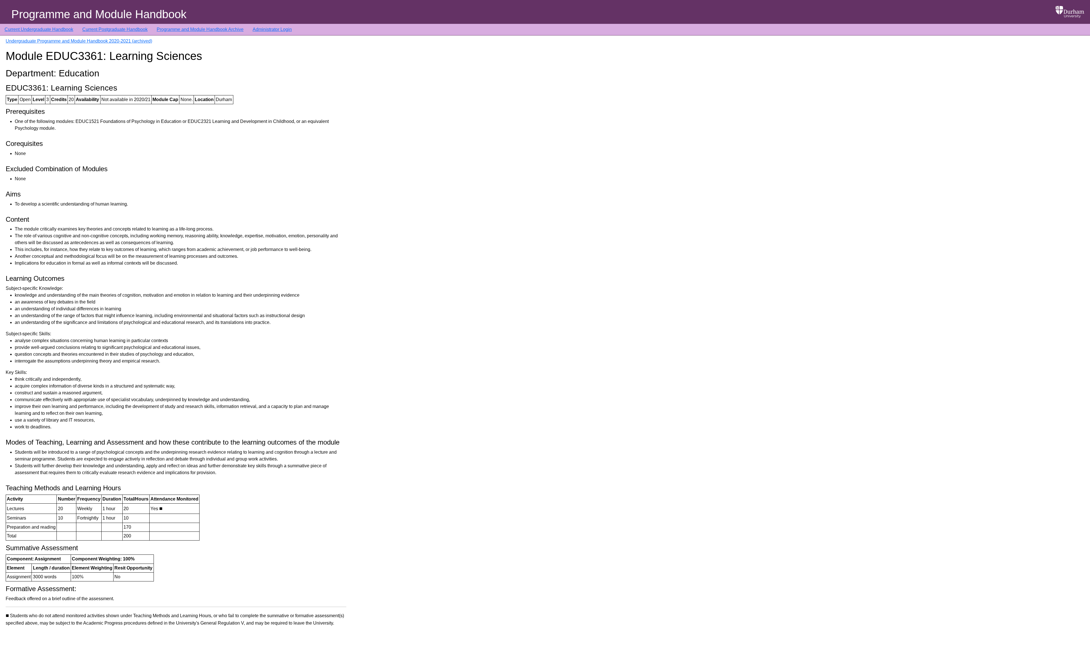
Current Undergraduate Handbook (39, 29)
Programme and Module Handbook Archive (200, 29)
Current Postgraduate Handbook (115, 29)
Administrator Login (272, 29)
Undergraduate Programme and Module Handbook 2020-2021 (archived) (79, 41)
